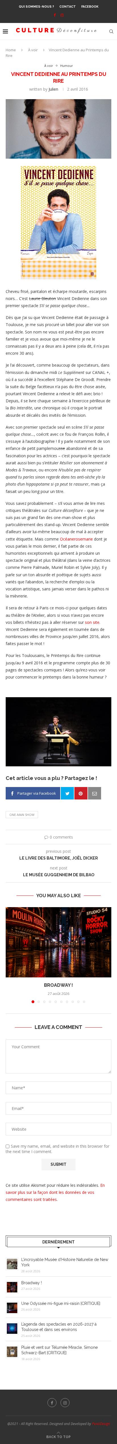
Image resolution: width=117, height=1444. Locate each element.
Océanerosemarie (76, 539)
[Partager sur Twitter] (67, 793)
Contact (67, 6)
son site (92, 622)
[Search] (111, 31)
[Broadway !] (58, 942)
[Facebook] (55, 15)
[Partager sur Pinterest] (80, 793)
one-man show (21, 815)
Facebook (90, 6)
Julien (53, 89)
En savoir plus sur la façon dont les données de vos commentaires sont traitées (55, 1192)
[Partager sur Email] (94, 793)
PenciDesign (101, 1423)
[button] (10, 955)
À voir (33, 49)
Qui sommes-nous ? (36, 6)
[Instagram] (62, 15)
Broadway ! (58, 985)
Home (11, 49)
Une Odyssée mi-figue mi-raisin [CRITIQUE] (60, 1303)
